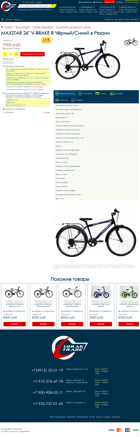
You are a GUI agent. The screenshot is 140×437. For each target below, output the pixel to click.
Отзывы (47, 112)
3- (12, 62)
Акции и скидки (103, 417)
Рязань (38, 2)
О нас (92, 417)
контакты (135, 19)
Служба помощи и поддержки (15, 431)
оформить (110, 2)
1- (4, 62)
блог (127, 19)
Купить (14, 324)
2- (8, 62)
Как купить (119, 19)
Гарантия (109, 19)
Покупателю (82, 417)
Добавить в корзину (32, 54)
